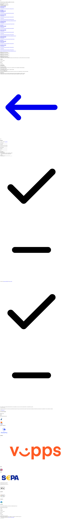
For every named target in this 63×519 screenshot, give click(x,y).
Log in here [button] (6, 141)
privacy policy (10, 281)
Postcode (1, 148)
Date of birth (1, 151)
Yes (1, 154)
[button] (2, 407)
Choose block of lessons (3, 5)
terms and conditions (5, 281)
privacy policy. (12, 517)
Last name (1, 144)
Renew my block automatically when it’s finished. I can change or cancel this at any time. (10, 516)
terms (9, 517)
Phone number (2, 147)
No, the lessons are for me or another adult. (6, 153)
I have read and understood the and (7, 517)
